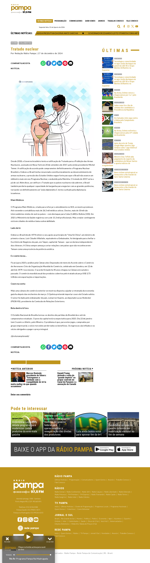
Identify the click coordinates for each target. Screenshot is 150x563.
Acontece (118, 518)
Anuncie (101, 21)
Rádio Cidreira (84, 497)
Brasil (57, 518)
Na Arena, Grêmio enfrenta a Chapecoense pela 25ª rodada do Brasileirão (126, 133)
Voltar (19, 362)
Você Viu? (104, 521)
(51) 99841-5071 (33, 510)
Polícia (94, 518)
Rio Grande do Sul (67, 518)
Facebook (124, 26)
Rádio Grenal (59, 492)
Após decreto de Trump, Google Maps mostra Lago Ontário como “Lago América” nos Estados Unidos (125, 146)
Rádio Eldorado (124, 492)
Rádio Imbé (72, 497)
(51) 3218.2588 (32, 507)
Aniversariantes (116, 521)
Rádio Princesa (60, 494)
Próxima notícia (81, 368)
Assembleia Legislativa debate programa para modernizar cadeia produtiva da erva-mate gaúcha (24, 428)
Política (87, 518)
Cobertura (71, 509)
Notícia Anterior (23, 368)
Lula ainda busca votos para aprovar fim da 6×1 (89, 433)
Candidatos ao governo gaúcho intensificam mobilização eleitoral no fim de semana (121, 430)
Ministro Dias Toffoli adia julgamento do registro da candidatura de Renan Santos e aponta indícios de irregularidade (119, 161)
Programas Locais (101, 506)
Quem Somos (90, 21)
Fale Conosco (132, 21)
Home (14, 43)
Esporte (127, 518)
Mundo (79, 518)
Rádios (75, 533)
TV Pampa (84, 533)
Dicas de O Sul (93, 521)
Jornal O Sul (94, 533)
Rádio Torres (122, 494)
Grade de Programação (84, 506)
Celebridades (74, 521)
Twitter (132, 26)
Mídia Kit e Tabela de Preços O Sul (84, 524)
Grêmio (57, 521)
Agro (110, 518)
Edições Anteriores (62, 524)
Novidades (105, 533)
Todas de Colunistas (43, 362)
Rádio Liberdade (110, 492)
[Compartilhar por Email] (70, 63)
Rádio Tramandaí (97, 494)
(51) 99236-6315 (36, 513)
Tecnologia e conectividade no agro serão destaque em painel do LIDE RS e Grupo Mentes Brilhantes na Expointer (119, 65)
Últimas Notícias (44, 21)
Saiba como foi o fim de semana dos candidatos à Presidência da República (124, 107)
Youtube (136, 26)
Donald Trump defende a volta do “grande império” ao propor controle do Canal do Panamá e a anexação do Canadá (66, 378)
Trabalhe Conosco (116, 21)
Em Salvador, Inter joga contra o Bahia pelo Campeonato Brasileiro (126, 120)
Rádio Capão (111, 494)
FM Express (84, 494)
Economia (102, 518)
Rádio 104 (86, 492)
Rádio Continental (73, 492)
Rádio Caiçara (97, 492)
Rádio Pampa (21, 9)
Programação (60, 21)
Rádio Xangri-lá (60, 497)
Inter (64, 521)
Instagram (128, 26)
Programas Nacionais (118, 506)
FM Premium (73, 494)
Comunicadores (75, 21)
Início (57, 506)
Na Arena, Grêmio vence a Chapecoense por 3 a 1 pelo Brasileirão (125, 95)
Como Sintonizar (83, 509)
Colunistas (25, 43)
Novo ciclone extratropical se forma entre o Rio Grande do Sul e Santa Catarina (125, 174)
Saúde (83, 521)
